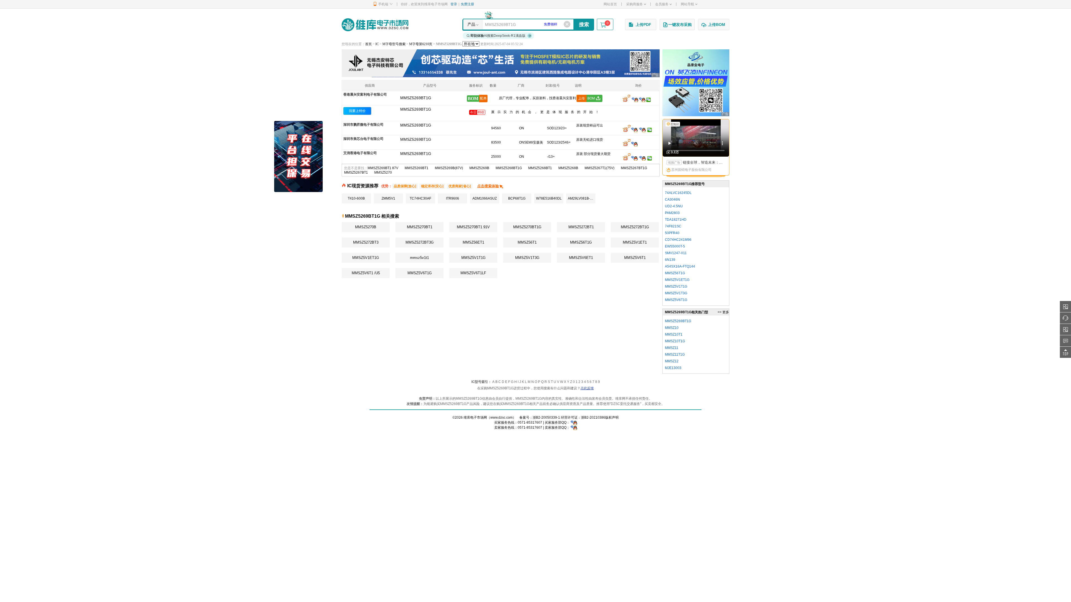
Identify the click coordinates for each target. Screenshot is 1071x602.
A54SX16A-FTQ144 (680, 266)
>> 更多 (723, 312)
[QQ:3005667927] (642, 158)
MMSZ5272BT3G (420, 242)
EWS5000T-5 (675, 246)
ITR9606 (452, 198)
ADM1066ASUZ (484, 198)
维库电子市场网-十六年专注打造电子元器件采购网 (375, 24)
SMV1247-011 (676, 253)
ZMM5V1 (388, 198)
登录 (453, 4)
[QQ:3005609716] (634, 158)
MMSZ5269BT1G (415, 109)
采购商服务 (634, 4)
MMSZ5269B (479, 168)
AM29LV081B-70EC (581, 198)
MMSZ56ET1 (473, 242)
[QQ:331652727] (574, 427)
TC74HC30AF (420, 198)
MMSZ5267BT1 (356, 172)
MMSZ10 (672, 328)
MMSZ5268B (568, 168)
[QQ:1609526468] (574, 422)
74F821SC (673, 226)
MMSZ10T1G (675, 341)
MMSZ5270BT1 (419, 227)
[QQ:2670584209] (634, 144)
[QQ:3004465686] (635, 99)
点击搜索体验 (488, 186)
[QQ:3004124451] (634, 130)
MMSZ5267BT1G (634, 168)
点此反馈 (587, 388)
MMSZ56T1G (581, 242)
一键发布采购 (680, 24)
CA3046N (672, 200)
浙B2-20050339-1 (546, 417)
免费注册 (467, 4)
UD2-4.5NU (674, 206)
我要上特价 (357, 111)
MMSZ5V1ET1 (635, 242)
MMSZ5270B (365, 227)
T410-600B (356, 198)
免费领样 (550, 24)
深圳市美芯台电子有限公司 (363, 139)
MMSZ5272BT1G (635, 227)
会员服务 (662, 4)
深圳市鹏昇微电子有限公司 (363, 125)
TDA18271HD (675, 220)
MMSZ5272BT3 (365, 242)
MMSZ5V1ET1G (365, 258)
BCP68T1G (516, 198)
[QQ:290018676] (642, 130)
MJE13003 (673, 368)
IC (377, 44)
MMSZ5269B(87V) (449, 168)
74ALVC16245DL (678, 193)
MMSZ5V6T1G (419, 273)
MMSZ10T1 (673, 334)
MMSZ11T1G (675, 354)
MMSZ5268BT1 (540, 168)
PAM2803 (672, 213)
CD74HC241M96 (678, 240)
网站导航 (687, 4)
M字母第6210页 (420, 44)
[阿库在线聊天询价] (626, 99)
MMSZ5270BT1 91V (473, 227)
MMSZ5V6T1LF (473, 273)
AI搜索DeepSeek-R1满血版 (498, 36)
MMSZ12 (672, 361)
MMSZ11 (671, 348)
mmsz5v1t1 (419, 258)
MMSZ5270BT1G (527, 227)
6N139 (670, 260)
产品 (471, 24)
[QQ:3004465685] (642, 99)
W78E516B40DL (549, 198)
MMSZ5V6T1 (635, 258)
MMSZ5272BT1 (581, 227)
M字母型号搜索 (394, 44)
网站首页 (610, 4)
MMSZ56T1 (527, 242)
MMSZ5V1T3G (527, 258)
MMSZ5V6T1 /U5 (366, 273)
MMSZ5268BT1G (509, 168)
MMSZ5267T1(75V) (599, 168)
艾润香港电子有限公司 (360, 153)
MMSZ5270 (383, 172)
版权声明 (612, 417)
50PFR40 (672, 233)
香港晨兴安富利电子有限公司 (365, 94)
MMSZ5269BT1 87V (383, 168)
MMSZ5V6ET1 (581, 258)
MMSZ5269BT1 (416, 168)
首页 (368, 44)
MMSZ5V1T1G (473, 258)
